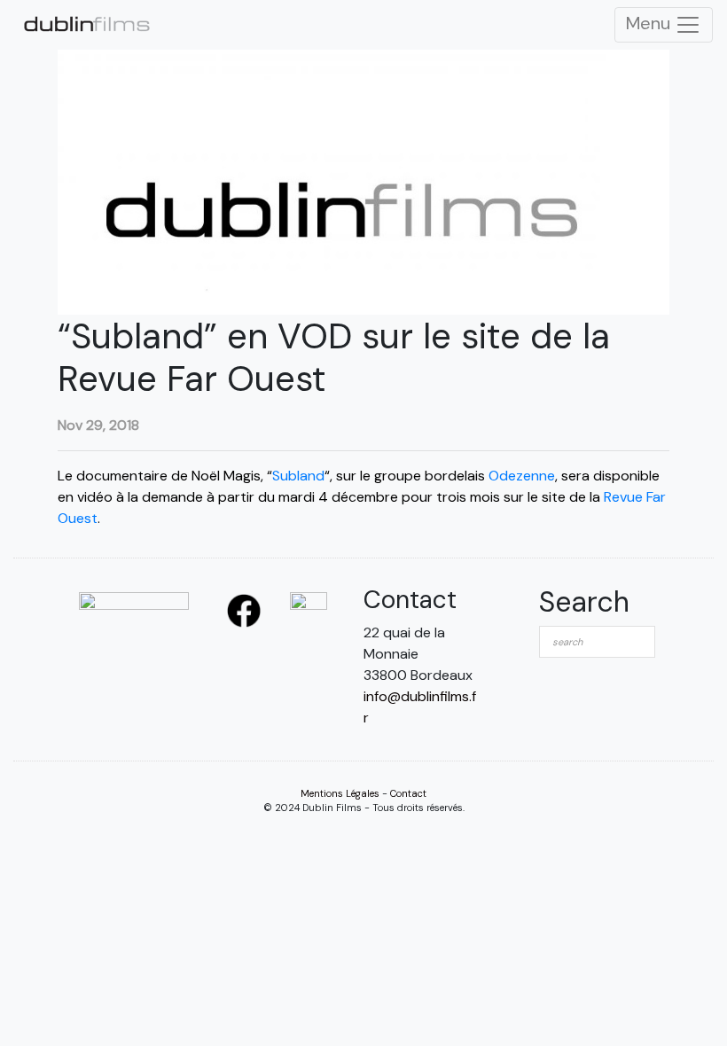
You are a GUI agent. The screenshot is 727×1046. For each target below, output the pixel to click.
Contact (408, 793)
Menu (650, 23)
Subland (298, 475)
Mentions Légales (340, 793)
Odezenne (522, 475)
